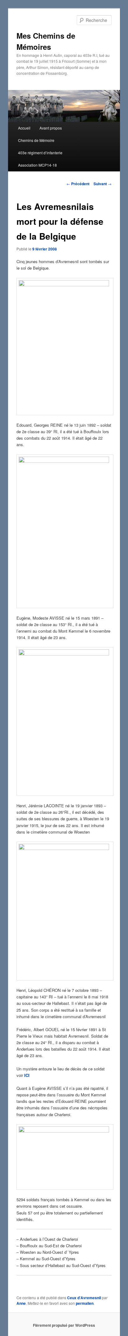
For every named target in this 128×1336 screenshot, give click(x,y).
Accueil (24, 127)
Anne (21, 1303)
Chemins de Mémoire (36, 140)
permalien (85, 1303)
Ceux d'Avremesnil (84, 1297)
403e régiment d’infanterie (40, 152)
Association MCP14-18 (37, 165)
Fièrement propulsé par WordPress (64, 1325)
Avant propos (50, 127)
